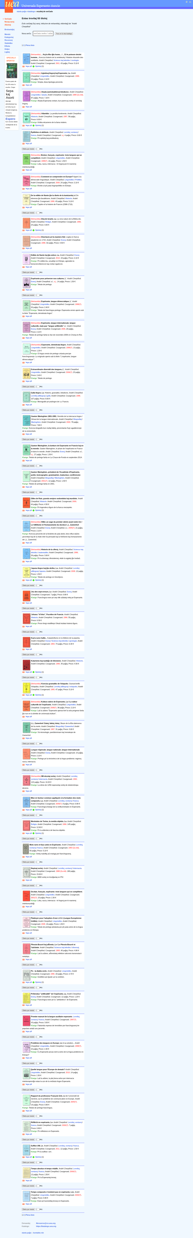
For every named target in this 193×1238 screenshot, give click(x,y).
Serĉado (8, 19)
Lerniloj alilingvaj (38, 396)
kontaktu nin (38, 1233)
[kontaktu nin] (189, 2)
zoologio (75, 60)
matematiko (43, 552)
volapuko (73, 687)
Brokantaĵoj (9, 29)
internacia (43, 779)
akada (44, 95)
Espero (10, 118)
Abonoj (8, 25)
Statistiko (9, 43)
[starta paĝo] (186, 2)
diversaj (75, 947)
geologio (73, 641)
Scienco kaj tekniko (61, 60)
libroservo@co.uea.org (46, 1223)
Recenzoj (9, 40)
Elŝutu (7, 46)
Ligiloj (7, 52)
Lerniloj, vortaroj (71, 132)
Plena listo (30, 45)
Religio (48, 222)
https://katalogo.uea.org (46, 1226)
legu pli (28, 66)
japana (43, 571)
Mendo (7, 34)
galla (49, 396)
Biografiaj (77, 419)
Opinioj (38, 66)
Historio (34, 117)
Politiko (78, 180)
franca (33, 135)
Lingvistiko (44, 76)
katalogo (31, 11)
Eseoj (63, 240)
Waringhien (36, 422)
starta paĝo (21, 11)
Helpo (7, 49)
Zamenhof (69, 726)
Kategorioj (9, 37)
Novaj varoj (9, 22)
